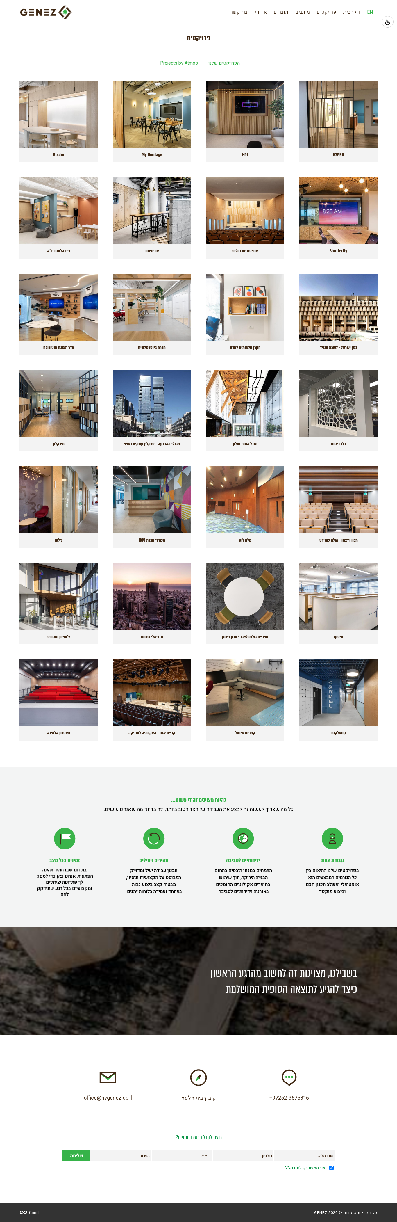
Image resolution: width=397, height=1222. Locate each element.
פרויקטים (326, 12)
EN (370, 12)
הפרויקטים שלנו (224, 63)
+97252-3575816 (289, 1097)
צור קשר (239, 12)
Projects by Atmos (179, 63)
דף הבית (352, 12)
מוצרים (281, 12)
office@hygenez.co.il (108, 1097)
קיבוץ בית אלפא (198, 1097)
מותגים (302, 12)
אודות (261, 12)
